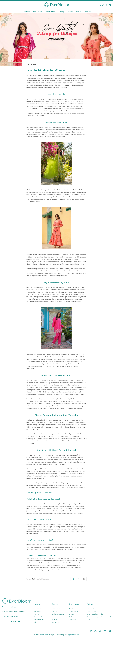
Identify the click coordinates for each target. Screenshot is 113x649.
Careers (36, 614)
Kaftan (71, 617)
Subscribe (15, 621)
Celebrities (87, 11)
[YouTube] (105, 630)
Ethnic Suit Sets (50, 11)
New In (71, 609)
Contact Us (55, 622)
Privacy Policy (91, 611)
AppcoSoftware (73, 634)
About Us (37, 609)
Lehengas (62, 11)
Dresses (78, 11)
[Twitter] (95, 631)
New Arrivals (37, 11)
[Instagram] (100, 631)
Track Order (56, 609)
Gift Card (55, 611)
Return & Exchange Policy (95, 614)
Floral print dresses (73, 127)
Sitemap (54, 619)
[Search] (100, 5)
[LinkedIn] (110, 631)
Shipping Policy (92, 609)
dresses (73, 134)
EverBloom (44, 634)
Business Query (39, 619)
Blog (35, 622)
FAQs (88, 619)
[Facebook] (91, 631)
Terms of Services (57, 617)
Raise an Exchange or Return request (99, 617)
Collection (72, 619)
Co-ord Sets (26, 11)
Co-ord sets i (66, 292)
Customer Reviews (40, 617)
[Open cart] (110, 5)
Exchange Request (58, 614)
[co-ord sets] (56, 328)
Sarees (70, 11)
